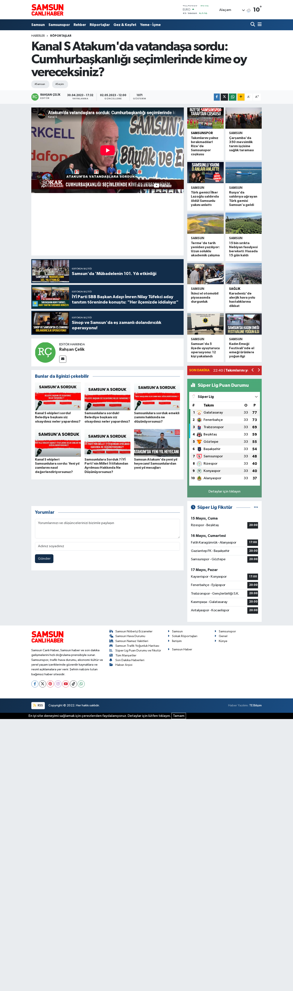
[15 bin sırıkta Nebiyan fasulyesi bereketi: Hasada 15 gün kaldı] (243, 223)
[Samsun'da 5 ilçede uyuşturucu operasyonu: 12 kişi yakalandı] (205, 324)
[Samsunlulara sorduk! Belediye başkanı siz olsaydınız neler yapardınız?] (107, 396)
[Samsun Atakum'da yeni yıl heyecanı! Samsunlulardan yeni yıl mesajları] (157, 443)
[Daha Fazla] (241, 97)
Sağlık (234, 288)
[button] (253, 370)
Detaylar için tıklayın (224, 491)
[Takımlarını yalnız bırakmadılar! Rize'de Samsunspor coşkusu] (205, 118)
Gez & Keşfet (124, 25)
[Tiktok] (73, 683)
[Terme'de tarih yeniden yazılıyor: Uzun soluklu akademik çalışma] (205, 223)
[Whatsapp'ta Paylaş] (232, 97)
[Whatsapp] (81, 683)
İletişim (177, 641)
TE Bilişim (255, 705)
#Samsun (40, 84)
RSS (40, 705)
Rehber (80, 25)
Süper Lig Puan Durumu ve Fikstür (138, 650)
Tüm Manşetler (125, 655)
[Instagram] (58, 683)
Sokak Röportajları (184, 636)
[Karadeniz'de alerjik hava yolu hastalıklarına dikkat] (243, 273)
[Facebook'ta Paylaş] (217, 97)
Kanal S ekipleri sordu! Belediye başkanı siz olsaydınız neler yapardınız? (57, 417)
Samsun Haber (182, 649)
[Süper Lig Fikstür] (256, 507)
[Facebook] (34, 683)
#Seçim (59, 84)
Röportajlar (100, 25)
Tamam (178, 716)
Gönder (44, 558)
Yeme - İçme (150, 25)
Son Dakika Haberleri (129, 660)
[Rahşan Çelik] (45, 352)
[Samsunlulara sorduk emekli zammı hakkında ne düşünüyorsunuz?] (157, 396)
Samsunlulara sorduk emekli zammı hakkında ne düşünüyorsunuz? (156, 417)
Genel (223, 636)
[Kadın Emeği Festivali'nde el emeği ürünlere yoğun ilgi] (243, 324)
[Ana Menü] (259, 24)
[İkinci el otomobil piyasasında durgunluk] (205, 273)
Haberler (38, 35)
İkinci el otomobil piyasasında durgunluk (204, 297)
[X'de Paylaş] (224, 97)
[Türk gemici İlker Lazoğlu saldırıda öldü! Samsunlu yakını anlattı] (205, 172)
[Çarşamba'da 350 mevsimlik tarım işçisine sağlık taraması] (243, 118)
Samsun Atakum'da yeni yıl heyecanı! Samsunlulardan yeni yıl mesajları (155, 463)
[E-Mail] (62, 359)
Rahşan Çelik (72, 349)
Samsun (38, 25)
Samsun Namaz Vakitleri (131, 641)
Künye (223, 641)
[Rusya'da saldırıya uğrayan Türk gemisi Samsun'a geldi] (243, 172)
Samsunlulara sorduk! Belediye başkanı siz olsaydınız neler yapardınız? (107, 417)
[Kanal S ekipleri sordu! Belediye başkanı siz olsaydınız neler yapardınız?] (58, 396)
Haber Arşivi (123, 664)
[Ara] (253, 24)
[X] (42, 683)
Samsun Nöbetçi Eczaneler (134, 631)
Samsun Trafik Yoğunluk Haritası (137, 645)
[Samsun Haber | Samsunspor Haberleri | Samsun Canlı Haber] (47, 9)
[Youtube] (65, 683)
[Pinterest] (50, 683)
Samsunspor (59, 25)
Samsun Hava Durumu (130, 636)
